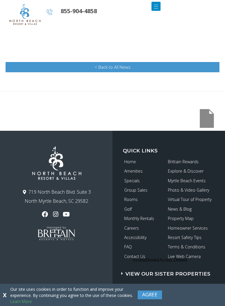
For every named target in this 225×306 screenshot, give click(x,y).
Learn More (21, 301)
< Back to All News (113, 67)
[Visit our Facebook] (45, 214)
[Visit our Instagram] (56, 214)
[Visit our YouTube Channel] (66, 214)
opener (156, 6)
